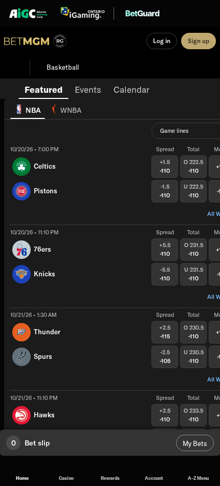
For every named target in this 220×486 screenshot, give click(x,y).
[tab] (43, 88)
